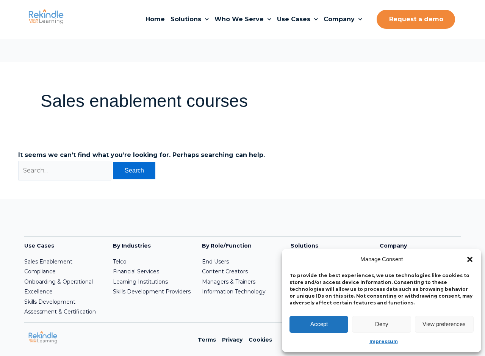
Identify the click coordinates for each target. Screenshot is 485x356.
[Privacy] (232, 340)
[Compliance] (63, 271)
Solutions (186, 19)
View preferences (444, 324)
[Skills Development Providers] (152, 291)
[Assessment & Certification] (63, 312)
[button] (470, 259)
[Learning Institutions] (152, 282)
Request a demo (416, 19)
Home (155, 19)
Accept (319, 324)
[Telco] (152, 262)
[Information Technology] (241, 291)
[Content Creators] (241, 271)
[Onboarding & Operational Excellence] (63, 287)
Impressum (383, 341)
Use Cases (293, 19)
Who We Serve (239, 19)
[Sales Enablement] (63, 262)
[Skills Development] (63, 302)
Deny (381, 324)
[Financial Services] (152, 271)
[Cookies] (260, 340)
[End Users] (241, 262)
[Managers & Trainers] (241, 282)
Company (339, 19)
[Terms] (207, 340)
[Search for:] (65, 170)
